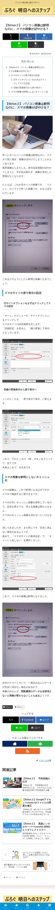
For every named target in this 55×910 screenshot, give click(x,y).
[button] (36, 44)
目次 (23, 61)
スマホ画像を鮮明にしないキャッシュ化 (29, 92)
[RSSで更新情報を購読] (27, 751)
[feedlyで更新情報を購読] (40, 744)
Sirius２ (9, 707)
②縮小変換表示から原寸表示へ (27, 87)
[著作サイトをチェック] (14, 744)
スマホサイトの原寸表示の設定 (25, 75)
